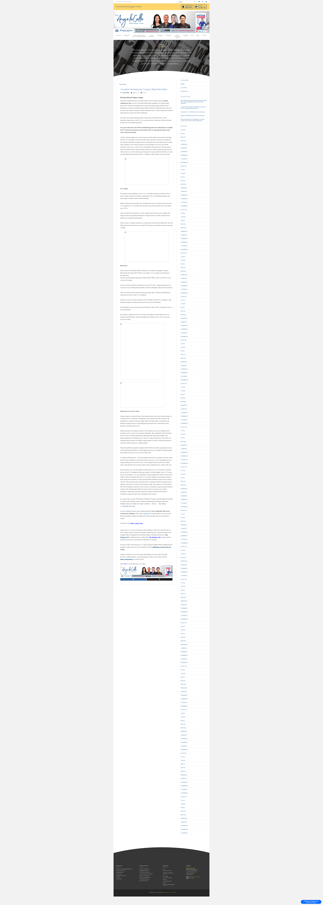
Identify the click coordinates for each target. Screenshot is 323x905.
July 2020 (183, 387)
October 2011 (184, 746)
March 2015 (183, 597)
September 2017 (184, 506)
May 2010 (183, 807)
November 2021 (184, 329)
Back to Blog (122, 84)
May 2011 (183, 764)
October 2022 (184, 289)
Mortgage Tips (184, 91)
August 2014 (184, 622)
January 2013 (184, 691)
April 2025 (183, 180)
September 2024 (184, 206)
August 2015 (184, 579)
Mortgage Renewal (119, 872)
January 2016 (184, 564)
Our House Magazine (168, 884)
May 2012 (183, 720)
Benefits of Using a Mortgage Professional (124, 868)
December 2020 (184, 369)
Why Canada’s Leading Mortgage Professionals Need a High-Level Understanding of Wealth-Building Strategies (194, 102)
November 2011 (184, 742)
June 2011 (183, 760)
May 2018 (183, 477)
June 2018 (183, 474)
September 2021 (184, 336)
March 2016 (183, 557)
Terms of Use (166, 892)
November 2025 (184, 155)
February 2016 (184, 561)
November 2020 (184, 372)
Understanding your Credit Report (146, 874)
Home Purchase (151, 36)
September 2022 (184, 293)
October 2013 (184, 659)
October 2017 (184, 503)
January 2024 (184, 235)
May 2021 (183, 350)
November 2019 (184, 416)
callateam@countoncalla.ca (195, 876)
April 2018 (183, 481)
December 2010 (184, 782)
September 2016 (184, 543)
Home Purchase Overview (144, 868)
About (198, 35)
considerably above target (128, 506)
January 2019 (184, 448)
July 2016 (183, 550)
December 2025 (184, 151)
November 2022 (184, 285)
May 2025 (183, 177)
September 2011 (184, 749)
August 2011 (184, 753)
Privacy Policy (173, 892)
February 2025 (184, 187)
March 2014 (183, 640)
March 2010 (183, 814)
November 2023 (184, 242)
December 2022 (184, 282)
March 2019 (183, 441)
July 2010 (183, 800)
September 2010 (184, 793)
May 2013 (183, 677)
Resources (168, 35)
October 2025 (184, 158)
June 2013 (183, 673)
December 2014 (184, 608)
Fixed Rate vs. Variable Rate (144, 872)
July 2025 (183, 169)
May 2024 (183, 220)
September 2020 (184, 379)
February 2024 (184, 231)
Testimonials (165, 876)
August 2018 (184, 466)
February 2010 (184, 818)
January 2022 (184, 322)
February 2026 (184, 144)
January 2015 (184, 604)
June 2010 (183, 804)
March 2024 (183, 227)
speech (124, 499)
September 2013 (184, 662)
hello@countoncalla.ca (126, 559)
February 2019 (184, 445)
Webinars (185, 35)
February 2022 (184, 318)
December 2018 (184, 452)
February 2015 (184, 601)
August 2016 (184, 546)
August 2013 (184, 666)
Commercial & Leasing (167, 877)
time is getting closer (145, 513)
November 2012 (184, 698)
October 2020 (184, 376)
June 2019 (183, 434)
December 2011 (184, 738)
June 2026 (183, 129)
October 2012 (184, 702)
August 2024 (184, 209)
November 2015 (184, 572)
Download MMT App (143, 880)
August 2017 (184, 510)
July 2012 (183, 713)
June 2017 (183, 517)
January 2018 (184, 492)
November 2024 (184, 198)
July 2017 (183, 514)
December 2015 (184, 568)
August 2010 (184, 796)
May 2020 (183, 394)
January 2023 (184, 278)
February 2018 (184, 488)
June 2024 (183, 216)
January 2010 (184, 822)
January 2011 (184, 778)
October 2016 (184, 539)
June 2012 (183, 716)
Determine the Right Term (144, 875)
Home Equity (118, 874)
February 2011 (184, 775)
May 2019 (183, 438)
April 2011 (183, 767)
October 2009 (184, 833)
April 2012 (183, 724)
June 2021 (183, 347)
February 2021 (184, 361)
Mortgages (127, 35)
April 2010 (183, 811)
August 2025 (184, 166)
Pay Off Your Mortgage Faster (145, 877)
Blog (192, 35)
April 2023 (183, 267)
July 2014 (183, 626)
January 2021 (184, 365)
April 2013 (183, 680)
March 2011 (183, 771)
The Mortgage (153, 537)
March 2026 (183, 140)
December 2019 (184, 412)
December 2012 (184, 695)
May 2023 (183, 264)
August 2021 (184, 340)
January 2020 (184, 409)
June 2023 (183, 260)
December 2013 (184, 651)
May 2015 (183, 590)
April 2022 (183, 311)
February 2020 (184, 405)
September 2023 (184, 249)
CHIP (164, 868)
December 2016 (184, 532)
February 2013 (184, 688)
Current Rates (118, 879)
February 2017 (184, 524)
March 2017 (183, 521)
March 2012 (183, 727)
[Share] (133, 579)
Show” (128, 537)
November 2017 (184, 499)
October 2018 (184, 459)
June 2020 (183, 390)
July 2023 (183, 256)
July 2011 (183, 756)
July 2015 (183, 582)
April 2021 (183, 354)
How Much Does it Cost (120, 870)
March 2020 (183, 401)
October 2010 (184, 789)
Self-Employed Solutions (144, 879)
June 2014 (183, 630)
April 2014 (183, 637)
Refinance (160, 35)
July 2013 (183, 669)
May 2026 (183, 133)
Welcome (118, 35)
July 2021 (183, 343)
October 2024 (184, 202)
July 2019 (183, 430)
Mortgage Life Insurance (121, 875)
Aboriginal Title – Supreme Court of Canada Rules (193, 112)
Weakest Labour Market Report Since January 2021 (193, 115)
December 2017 (184, 495)
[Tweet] (160, 579)
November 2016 (184, 535)
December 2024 (184, 195)
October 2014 (184, 615)
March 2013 (183, 684)
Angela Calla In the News (177, 36)
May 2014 (183, 633)
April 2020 (183, 398)
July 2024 (183, 213)
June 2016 (183, 553)
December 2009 (184, 825)
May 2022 (183, 307)
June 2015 (183, 586)
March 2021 (183, 358)
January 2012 (184, 735)
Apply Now (118, 877)
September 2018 (184, 463)
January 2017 (184, 528)
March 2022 (183, 314)
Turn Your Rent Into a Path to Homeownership (139, 36)
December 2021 (184, 325)
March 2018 (183, 485)
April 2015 (183, 593)
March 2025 (183, 184)
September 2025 (184, 162)
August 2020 (184, 383)
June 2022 (183, 303)
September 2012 (184, 706)
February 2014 (184, 644)
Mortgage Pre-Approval (144, 870)
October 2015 (184, 575)
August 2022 (184, 296)
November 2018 (184, 456)
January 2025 (184, 191)
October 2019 (184, 419)
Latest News (125, 92)
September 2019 (184, 423)
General (183, 84)
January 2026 (184, 148)
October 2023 (184, 245)
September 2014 (184, 619)
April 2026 (183, 137)
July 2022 (183, 300)
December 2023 (184, 238)
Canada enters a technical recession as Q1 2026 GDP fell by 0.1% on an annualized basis (193, 107)
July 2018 (183, 470)
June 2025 (183, 173)
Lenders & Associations (167, 881)
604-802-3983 (191, 878)
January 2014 (184, 648)
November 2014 (184, 611)
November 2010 (184, 785)
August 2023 (184, 253)
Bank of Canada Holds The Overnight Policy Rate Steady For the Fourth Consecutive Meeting (192, 120)
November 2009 (184, 829)
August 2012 (184, 709)
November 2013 (184, 655)
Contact (204, 35)
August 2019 (184, 427)
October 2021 (184, 332)
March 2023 (183, 271)
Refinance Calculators (167, 870)
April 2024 (183, 224)
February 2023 (184, 274)
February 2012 (184, 731)
